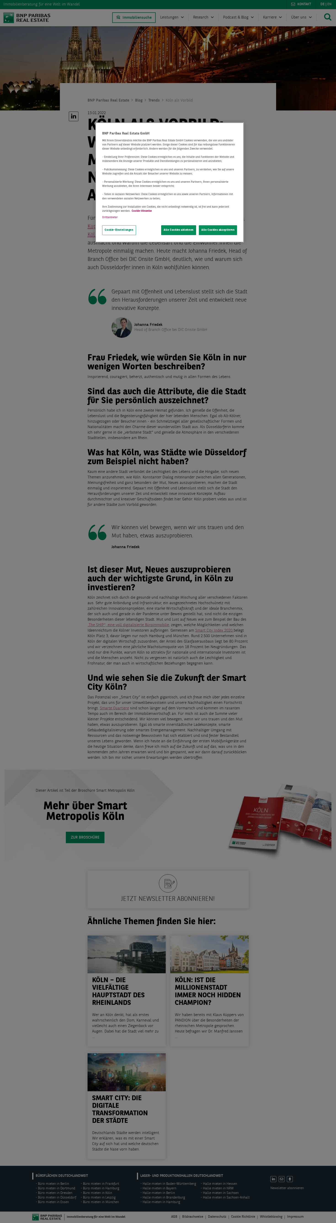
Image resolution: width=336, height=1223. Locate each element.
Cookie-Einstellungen (119, 230)
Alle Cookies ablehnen (179, 230)
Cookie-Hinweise (142, 211)
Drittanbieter (110, 217)
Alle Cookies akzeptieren (218, 230)
